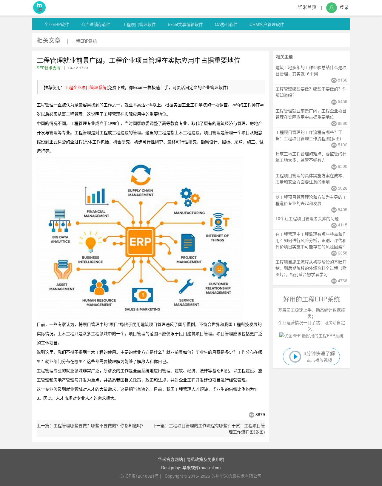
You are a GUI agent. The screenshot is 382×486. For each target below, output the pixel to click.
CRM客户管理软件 (266, 24)
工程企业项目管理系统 (86, 87)
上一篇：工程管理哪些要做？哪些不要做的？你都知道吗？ (91, 425)
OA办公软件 (226, 24)
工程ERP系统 (84, 41)
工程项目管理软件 (139, 24)
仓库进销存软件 (95, 24)
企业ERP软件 (56, 24)
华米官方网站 (170, 459)
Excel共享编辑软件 (185, 24)
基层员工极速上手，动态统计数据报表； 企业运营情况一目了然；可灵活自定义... (311, 319)
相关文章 (49, 40)
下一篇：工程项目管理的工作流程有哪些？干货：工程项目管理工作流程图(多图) (208, 428)
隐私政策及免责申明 (205, 459)
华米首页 (307, 7)
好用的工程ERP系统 (311, 298)
